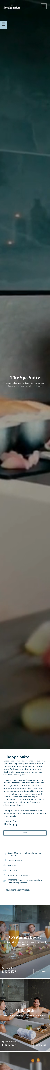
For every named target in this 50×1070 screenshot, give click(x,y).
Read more (41, 972)
